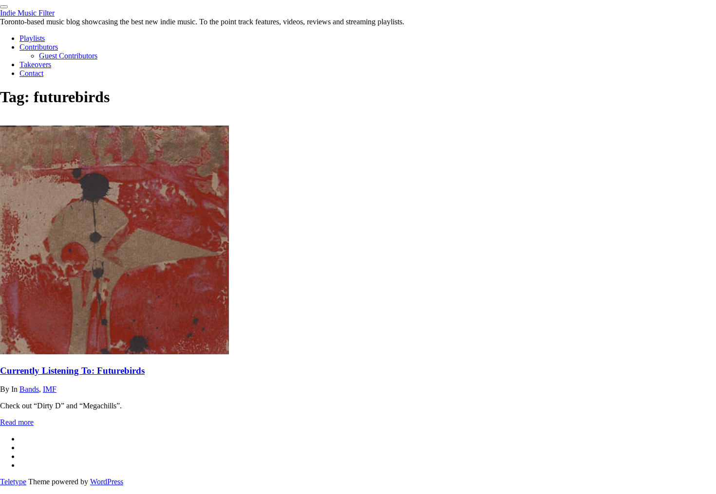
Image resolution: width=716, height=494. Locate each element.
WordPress (106, 481)
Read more (17, 422)
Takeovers (35, 64)
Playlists (32, 38)
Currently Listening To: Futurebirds (72, 371)
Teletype (13, 481)
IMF (50, 389)
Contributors (38, 47)
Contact (31, 73)
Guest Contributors (68, 56)
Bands (29, 389)
